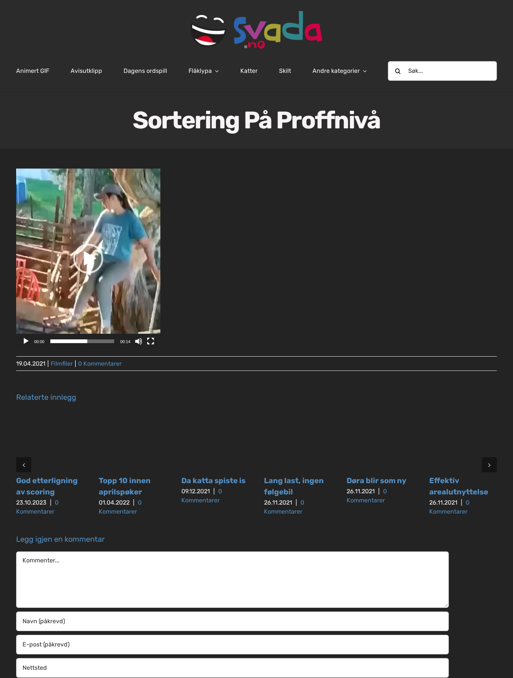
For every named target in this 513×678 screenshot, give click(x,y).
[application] (88, 259)
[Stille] (138, 341)
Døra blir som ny (376, 480)
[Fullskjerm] (150, 341)
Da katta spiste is (213, 480)
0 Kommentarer (100, 363)
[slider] (82, 341)
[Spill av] (26, 341)
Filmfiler (62, 363)
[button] (88, 259)
